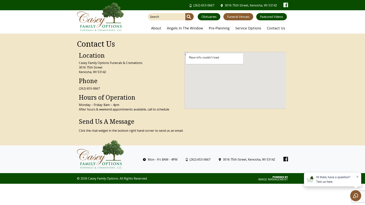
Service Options (248, 28)
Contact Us (276, 28)
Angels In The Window (185, 28)
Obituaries (209, 17)
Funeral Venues (238, 17)
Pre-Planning (219, 28)
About (156, 28)
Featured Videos (271, 17)
